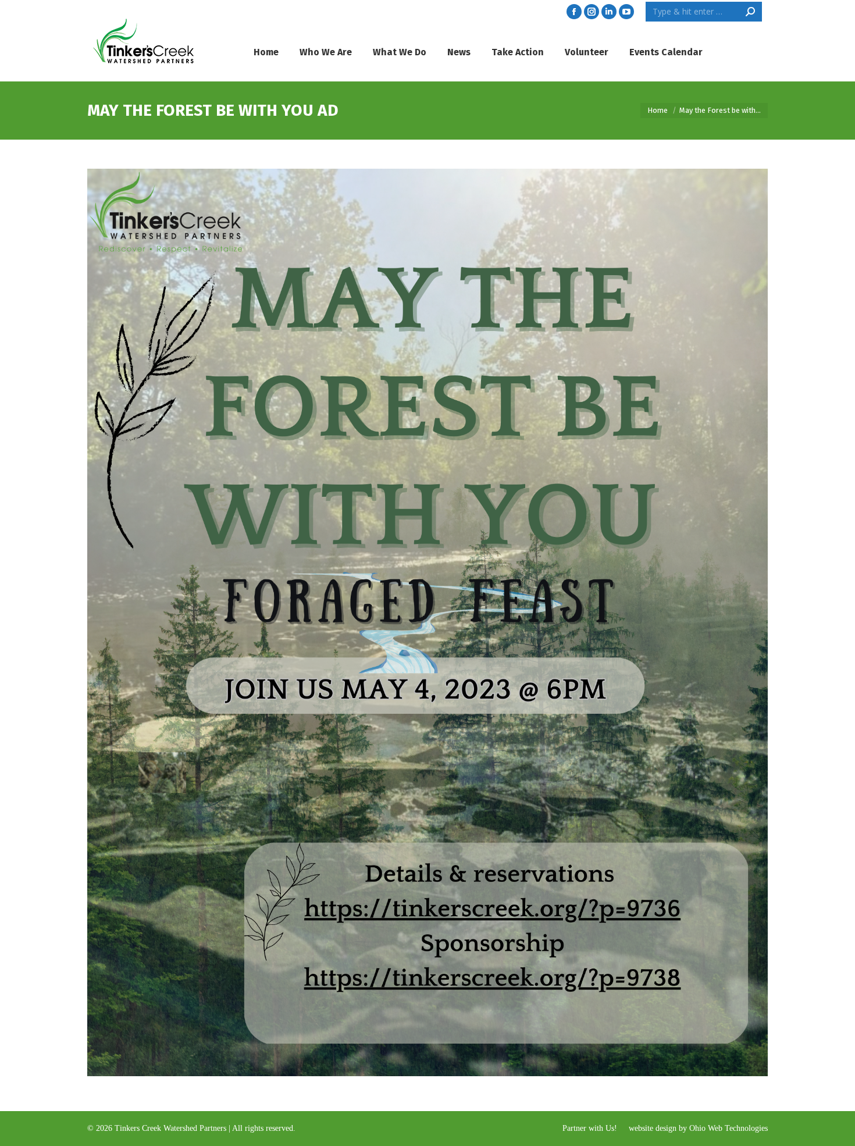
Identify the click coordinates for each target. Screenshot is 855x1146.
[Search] (750, 12)
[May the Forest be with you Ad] (427, 622)
